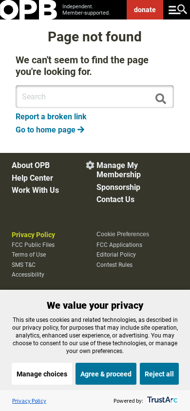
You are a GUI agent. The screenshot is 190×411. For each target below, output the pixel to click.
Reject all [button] (159, 374)
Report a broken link (51, 116)
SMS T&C (24, 265)
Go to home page (50, 129)
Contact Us (115, 199)
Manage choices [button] (42, 374)
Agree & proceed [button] (106, 374)
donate (145, 10)
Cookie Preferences (122, 234)
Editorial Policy (116, 254)
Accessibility (28, 274)
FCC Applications (119, 245)
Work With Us (35, 190)
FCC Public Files (33, 245)
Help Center (32, 178)
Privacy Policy (33, 235)
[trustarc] (161, 401)
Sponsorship (118, 187)
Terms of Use (29, 254)
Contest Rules (114, 265)
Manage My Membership (118, 170)
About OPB (31, 165)
